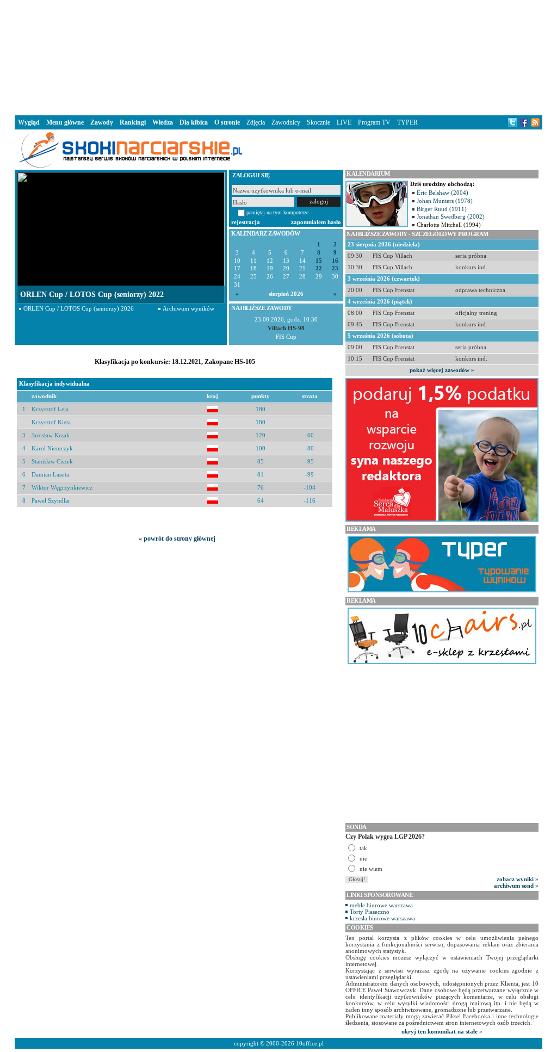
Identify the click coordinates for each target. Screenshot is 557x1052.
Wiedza (162, 122)
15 (318, 261)
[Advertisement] (278, 56)
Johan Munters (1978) (445, 200)
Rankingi (133, 122)
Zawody (101, 122)
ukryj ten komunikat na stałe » (441, 1031)
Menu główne (65, 122)
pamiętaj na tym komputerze (277, 212)
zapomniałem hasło (316, 222)
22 (318, 268)
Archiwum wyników (188, 308)
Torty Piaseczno (369, 911)
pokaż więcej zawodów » (442, 370)
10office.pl (310, 1043)
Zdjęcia (255, 122)
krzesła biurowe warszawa (382, 918)
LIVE (344, 122)
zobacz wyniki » (518, 879)
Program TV (374, 122)
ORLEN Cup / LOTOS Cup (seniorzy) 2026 (78, 308)
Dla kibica (194, 122)
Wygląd (29, 122)
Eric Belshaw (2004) (442, 192)
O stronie (227, 122)
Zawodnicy (285, 122)
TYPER (407, 122)
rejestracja (245, 222)
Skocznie (318, 122)
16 (335, 261)
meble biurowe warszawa (381, 905)
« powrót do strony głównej (177, 538)
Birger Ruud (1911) (442, 209)
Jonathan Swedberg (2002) (451, 216)
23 (335, 268)
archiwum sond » (516, 885)
